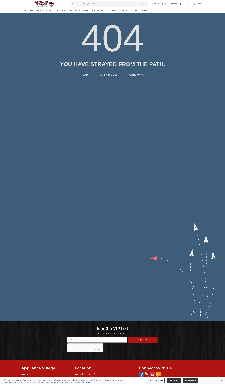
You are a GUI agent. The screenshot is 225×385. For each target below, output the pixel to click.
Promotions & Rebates (63, 10)
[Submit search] (143, 4)
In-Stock (49, 10)
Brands (77, 10)
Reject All (173, 380)
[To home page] (44, 3)
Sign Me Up (143, 340)
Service (85, 10)
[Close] (221, 380)
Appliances (29, 10)
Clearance (39, 10)
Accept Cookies (190, 380)
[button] (152, 3)
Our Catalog (108, 75)
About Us (113, 10)
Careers (144, 10)
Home (84, 75)
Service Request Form (99, 10)
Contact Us (134, 10)
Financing (123, 10)
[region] (112, 381)
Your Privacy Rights (155, 380)
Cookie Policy (86, 382)
